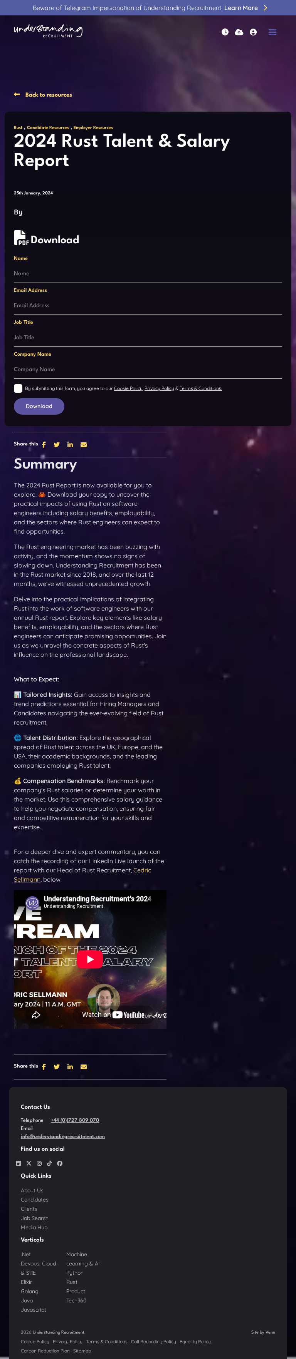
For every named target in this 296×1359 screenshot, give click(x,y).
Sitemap (82, 1351)
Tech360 (76, 1300)
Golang (30, 1291)
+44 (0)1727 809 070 (75, 1120)
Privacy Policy (159, 388)
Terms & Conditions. (201, 388)
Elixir (26, 1282)
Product (75, 1291)
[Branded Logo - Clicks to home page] (48, 32)
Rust (18, 128)
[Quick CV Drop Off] (239, 32)
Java (27, 1300)
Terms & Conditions (107, 1341)
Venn (270, 1333)
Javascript (33, 1309)
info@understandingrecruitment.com (63, 1136)
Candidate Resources (48, 128)
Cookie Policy (128, 388)
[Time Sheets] (225, 32)
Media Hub (34, 1227)
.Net (26, 1254)
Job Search (35, 1218)
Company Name (32, 354)
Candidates (35, 1199)
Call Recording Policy (153, 1341)
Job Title (23, 322)
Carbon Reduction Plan (45, 1351)
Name (21, 258)
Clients (29, 1208)
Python (75, 1272)
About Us (32, 1190)
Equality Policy (195, 1341)
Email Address (30, 290)
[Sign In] (253, 32)
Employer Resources (93, 128)
